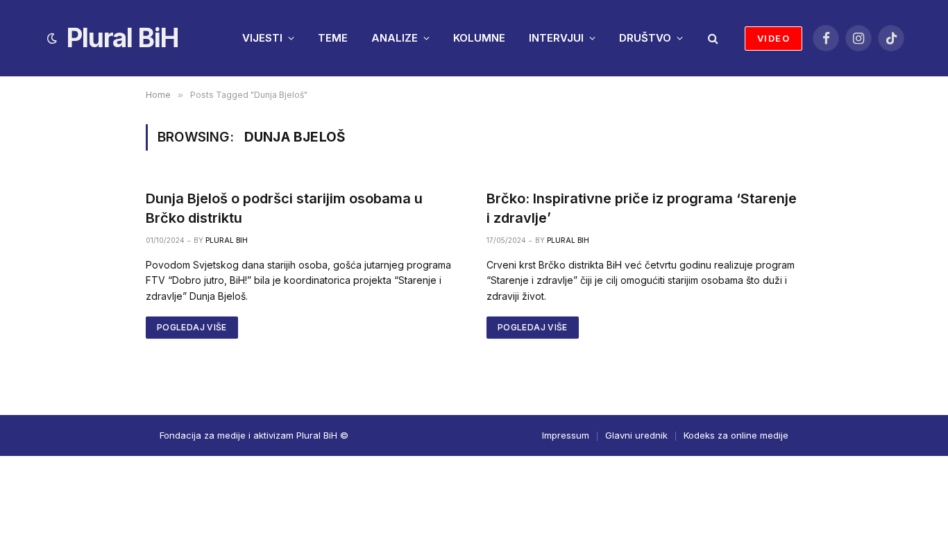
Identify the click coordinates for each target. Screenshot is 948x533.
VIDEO (773, 38)
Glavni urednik (636, 435)
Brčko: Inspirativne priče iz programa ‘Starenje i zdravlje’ (641, 208)
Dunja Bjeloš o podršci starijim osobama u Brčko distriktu (284, 208)
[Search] (711, 38)
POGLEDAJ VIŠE (192, 327)
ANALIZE (394, 37)
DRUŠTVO (645, 37)
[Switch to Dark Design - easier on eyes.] (52, 38)
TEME (333, 37)
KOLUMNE (479, 37)
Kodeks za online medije (736, 435)
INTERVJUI (556, 37)
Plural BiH (226, 240)
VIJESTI (262, 37)
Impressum (565, 435)
